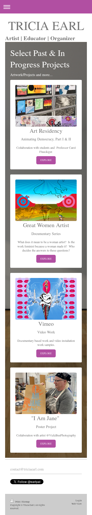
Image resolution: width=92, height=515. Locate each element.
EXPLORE (46, 160)
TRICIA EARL (46, 25)
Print (18, 501)
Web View (77, 503)
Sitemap (26, 501)
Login (79, 500)
